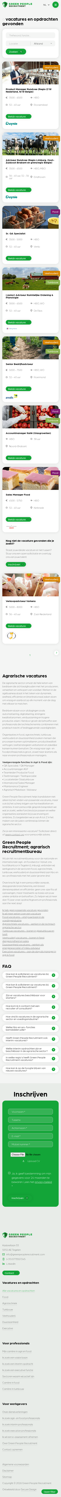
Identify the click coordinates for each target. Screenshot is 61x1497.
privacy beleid (43, 1181)
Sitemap (7, 1476)
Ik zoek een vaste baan (15, 1357)
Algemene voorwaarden (15, 1464)
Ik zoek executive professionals (19, 1430)
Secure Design (28, 1489)
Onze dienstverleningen (15, 1411)
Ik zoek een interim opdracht (17, 1363)
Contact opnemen (12, 1449)
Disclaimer (8, 1470)
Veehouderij (8, 1315)
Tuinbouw (7, 1309)
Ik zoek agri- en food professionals (21, 1418)
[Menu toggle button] (55, 5)
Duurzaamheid (10, 1321)
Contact (9, 1272)
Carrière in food (10, 1382)
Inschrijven (14, 564)
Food (5, 1296)
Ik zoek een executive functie (17, 1369)
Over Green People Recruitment (19, 1443)
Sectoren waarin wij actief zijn (18, 1376)
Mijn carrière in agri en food (16, 1351)
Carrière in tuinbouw (13, 1388)
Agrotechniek (9, 1303)
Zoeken (13, 51)
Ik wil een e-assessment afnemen (20, 1436)
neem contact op (14, 834)
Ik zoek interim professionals (17, 1424)
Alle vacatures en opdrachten (18, 1290)
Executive (7, 1328)
